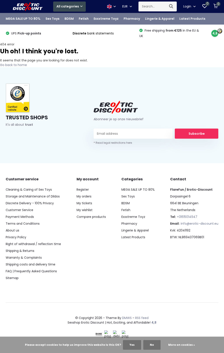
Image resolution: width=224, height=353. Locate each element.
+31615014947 (187, 217)
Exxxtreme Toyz (106, 18)
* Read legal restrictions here (113, 143)
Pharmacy (132, 18)
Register (83, 189)
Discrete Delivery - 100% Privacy (30, 203)
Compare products (91, 217)
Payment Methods (20, 217)
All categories (67, 6)
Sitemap (12, 278)
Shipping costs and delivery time (30, 264)
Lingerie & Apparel (159, 18)
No (152, 345)
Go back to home (13, 65)
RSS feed (142, 318)
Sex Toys (53, 18)
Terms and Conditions (23, 223)
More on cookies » (181, 345)
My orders (84, 196)
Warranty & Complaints (24, 257)
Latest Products (192, 18)
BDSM (69, 18)
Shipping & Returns (20, 251)
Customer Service (19, 210)
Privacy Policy (16, 237)
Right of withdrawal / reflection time (33, 244)
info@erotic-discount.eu (199, 223)
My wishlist (85, 210)
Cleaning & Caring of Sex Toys (29, 189)
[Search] (171, 6)
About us (12, 230)
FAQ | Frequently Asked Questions (31, 271)
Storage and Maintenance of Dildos (33, 196)
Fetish (84, 18)
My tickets (84, 203)
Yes (132, 345)
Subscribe (197, 133)
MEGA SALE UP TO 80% (23, 18)
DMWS (127, 318)
